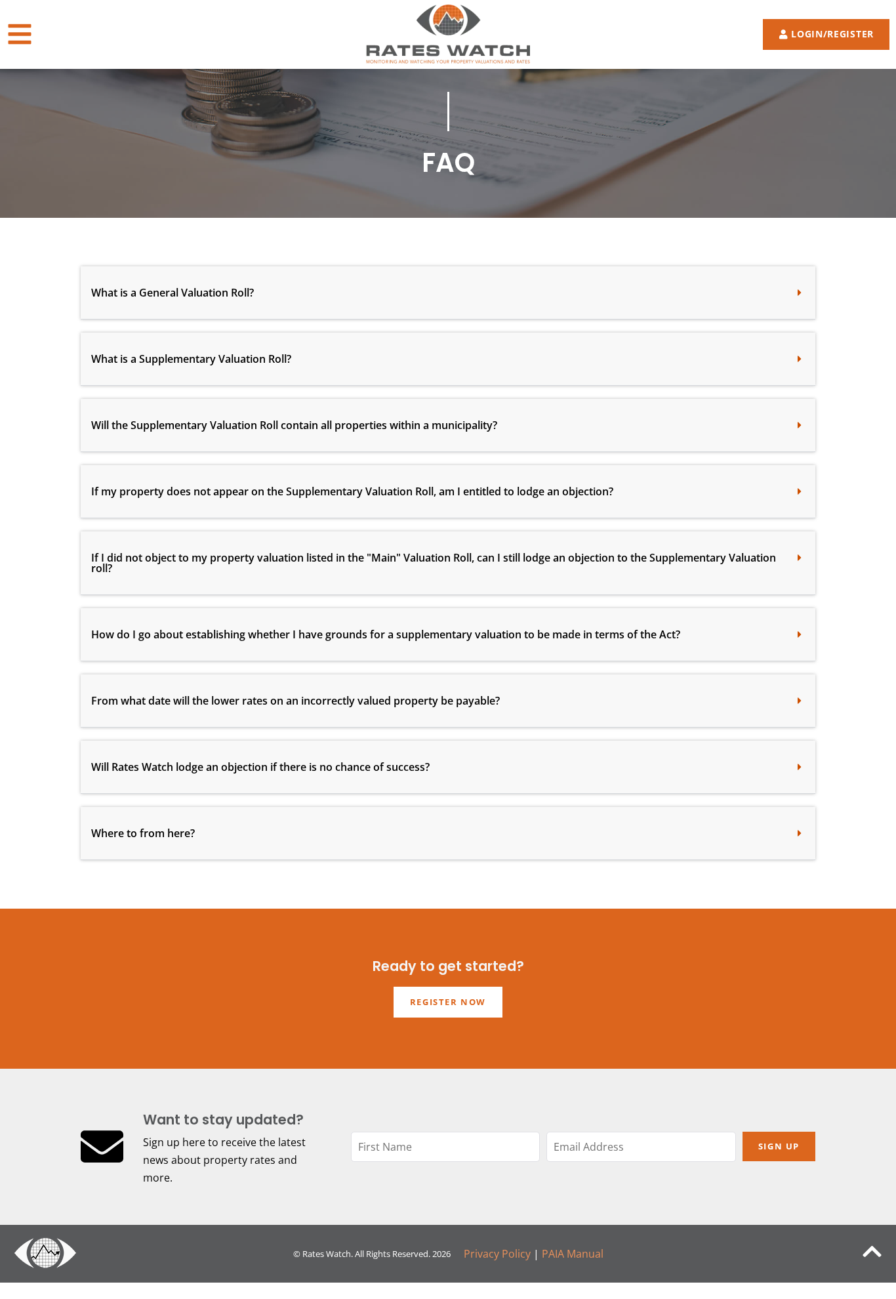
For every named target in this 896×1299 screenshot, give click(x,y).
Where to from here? (143, 833)
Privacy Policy (497, 1254)
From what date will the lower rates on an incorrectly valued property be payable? (295, 700)
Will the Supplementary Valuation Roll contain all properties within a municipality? (294, 425)
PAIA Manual (572, 1254)
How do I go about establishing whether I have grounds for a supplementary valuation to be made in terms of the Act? (385, 634)
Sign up (779, 1146)
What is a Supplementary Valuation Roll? (191, 359)
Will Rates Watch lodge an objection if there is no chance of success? (260, 767)
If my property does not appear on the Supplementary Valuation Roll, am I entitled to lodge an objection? (352, 491)
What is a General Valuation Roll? (172, 292)
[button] (448, 293)
